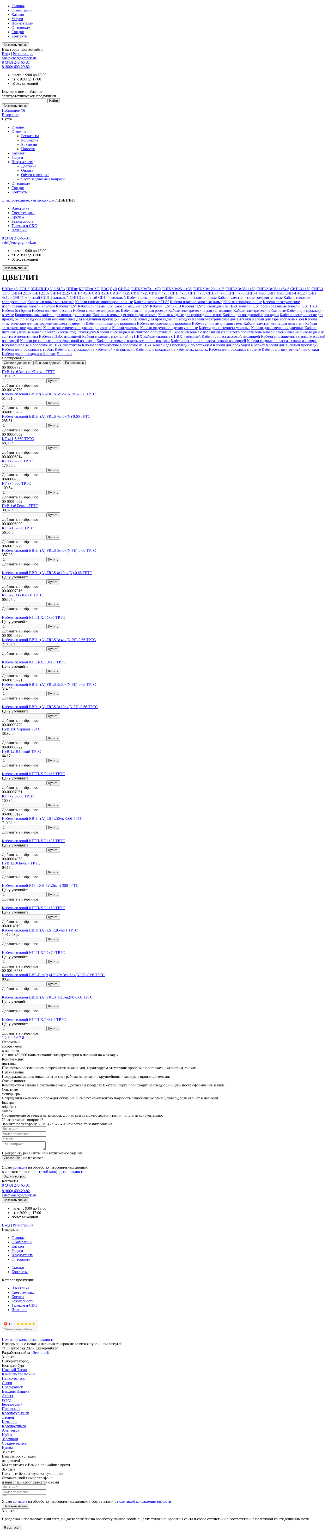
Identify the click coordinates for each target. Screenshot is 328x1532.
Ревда (6, 1400)
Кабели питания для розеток (144, 310)
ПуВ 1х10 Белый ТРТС (21, 863)
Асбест (7, 1396)
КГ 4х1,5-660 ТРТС (18, 439)
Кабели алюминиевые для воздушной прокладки (79, 319)
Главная (18, 6)
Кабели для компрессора (52, 310)
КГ (81, 289)
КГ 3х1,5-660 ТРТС (18, 528)
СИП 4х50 (196, 293)
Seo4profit (41, 1352)
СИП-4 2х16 (21, 293)
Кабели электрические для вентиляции (200, 310)
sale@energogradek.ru (19, 242)
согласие (20, 1167)
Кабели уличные (125, 328)
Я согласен (12, 1527)
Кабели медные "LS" (132, 306)
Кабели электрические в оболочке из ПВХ (117, 345)
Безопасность (22, 221)
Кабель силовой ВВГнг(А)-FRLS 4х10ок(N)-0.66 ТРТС (47, 573)
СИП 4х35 (178, 293)
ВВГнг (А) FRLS (16, 289)
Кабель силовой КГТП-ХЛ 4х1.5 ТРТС (34, 1019)
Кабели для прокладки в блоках (239, 345)
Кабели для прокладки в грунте (235, 349)
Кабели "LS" (66, 306)
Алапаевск (10, 1430)
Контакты (20, 36)
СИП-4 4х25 (120, 293)
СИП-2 (124, 289)
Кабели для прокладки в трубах (28, 349)
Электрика (20, 208)
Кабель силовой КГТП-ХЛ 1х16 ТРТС (33, 774)
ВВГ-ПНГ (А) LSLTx (47, 289)
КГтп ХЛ (92, 289)
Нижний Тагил (14, 1370)
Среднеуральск (14, 1443)
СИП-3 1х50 (300, 289)
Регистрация (23, 54)
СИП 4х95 (275, 293)
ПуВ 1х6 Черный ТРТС (21, 729)
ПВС (105, 289)
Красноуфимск (14, 1426)
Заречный (10, 1439)
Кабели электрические (146, 297)
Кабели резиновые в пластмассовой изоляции (58, 341)
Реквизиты (30, 136)
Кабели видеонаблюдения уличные (169, 328)
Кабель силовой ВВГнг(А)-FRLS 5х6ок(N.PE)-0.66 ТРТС (49, 394)
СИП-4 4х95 (255, 293)
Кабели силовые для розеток (96, 310)
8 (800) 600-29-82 (16, 67)
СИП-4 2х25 (60, 293)
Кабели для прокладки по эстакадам (182, 345)
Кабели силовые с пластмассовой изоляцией (133, 341)
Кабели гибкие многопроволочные (104, 302)
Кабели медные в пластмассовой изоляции (282, 341)
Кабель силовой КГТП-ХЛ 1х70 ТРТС (33, 952)
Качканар (9, 1422)
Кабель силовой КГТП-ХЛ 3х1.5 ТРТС (34, 662)
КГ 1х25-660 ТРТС (17, 461)
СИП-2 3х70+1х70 (146, 289)
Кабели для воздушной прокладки (251, 315)
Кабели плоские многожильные (196, 302)
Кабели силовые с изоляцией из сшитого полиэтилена (217, 332)
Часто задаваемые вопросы (43, 179)
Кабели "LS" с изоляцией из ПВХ (210, 306)
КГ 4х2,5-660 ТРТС (18, 796)
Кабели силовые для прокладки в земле (124, 315)
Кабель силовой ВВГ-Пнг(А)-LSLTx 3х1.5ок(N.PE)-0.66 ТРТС (53, 975)
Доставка (28, 166)
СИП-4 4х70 (216, 293)
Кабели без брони (16, 310)
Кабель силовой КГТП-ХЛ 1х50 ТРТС (33, 908)
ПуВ (113, 289)
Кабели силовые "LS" (96, 306)
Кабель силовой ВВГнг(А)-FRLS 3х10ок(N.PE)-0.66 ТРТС (50, 707)
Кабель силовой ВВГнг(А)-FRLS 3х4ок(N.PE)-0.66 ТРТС (49, 640)
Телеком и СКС (24, 226)
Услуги (17, 19)
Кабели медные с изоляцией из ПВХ (112, 336)
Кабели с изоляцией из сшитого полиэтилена (134, 332)
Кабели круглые (42, 306)
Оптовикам (21, 27)
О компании (22, 10)
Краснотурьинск (15, 1413)
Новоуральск (12, 1387)
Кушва (7, 1448)
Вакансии (29, 144)
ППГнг (72, 289)
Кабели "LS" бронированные (263, 306)
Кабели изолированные (242, 302)
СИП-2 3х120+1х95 (209, 289)
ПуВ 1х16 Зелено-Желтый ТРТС (28, 372)
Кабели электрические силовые (191, 297)
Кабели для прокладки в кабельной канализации (95, 349)
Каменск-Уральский (18, 1374)
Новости (28, 149)
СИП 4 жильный (112, 297)
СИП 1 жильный (26, 297)
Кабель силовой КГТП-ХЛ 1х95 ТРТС (33, 617)
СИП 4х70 (235, 293)
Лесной (8, 1417)
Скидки (18, 32)
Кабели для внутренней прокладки (290, 349)
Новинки (19, 230)
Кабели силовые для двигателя (217, 323)
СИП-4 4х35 (159, 293)
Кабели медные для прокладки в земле (190, 315)
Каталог (18, 14)
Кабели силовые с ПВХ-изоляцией (172, 336)
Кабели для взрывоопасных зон (278, 319)
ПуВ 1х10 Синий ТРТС (21, 751)
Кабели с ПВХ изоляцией (60, 336)
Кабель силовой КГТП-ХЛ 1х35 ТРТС (33, 841)
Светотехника (23, 213)
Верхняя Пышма (15, 1391)
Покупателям (22, 23)
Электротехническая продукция (28, 200)
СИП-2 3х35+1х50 (240, 289)
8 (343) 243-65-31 (16, 62)
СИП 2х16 (40, 293)
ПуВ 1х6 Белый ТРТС (20, 506)
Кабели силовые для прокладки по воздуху (156, 319)
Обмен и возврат (35, 175)
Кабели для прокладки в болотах (29, 354)
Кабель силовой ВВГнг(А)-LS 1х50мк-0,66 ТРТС (42, 818)
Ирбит (7, 1435)
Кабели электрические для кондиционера (77, 328)
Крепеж (18, 217)
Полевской (11, 1409)
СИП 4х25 (139, 293)
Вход (6, 54)
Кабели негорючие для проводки (164, 323)
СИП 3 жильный (83, 297)
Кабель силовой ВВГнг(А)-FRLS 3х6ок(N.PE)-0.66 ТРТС (49, 684)
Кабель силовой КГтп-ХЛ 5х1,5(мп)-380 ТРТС (40, 885)
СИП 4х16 (100, 293)
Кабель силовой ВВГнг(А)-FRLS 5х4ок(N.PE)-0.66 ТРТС (49, 550)
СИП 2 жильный (55, 297)
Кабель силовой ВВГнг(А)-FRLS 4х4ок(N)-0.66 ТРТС (46, 416)
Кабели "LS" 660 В (165, 306)
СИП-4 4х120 (296, 293)
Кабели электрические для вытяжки (221, 319)
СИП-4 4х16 (81, 293)
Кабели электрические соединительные (250, 297)
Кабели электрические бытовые (259, 310)
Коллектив (30, 140)
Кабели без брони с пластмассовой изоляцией (208, 341)
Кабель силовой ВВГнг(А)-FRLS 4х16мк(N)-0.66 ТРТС (47, 997)
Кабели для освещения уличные (277, 328)
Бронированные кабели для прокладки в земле (53, 315)
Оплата (27, 170)
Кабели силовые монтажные (50, 302)
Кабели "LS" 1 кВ (302, 306)
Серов (7, 1383)
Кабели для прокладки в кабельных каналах (172, 349)
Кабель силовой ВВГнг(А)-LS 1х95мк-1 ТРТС (40, 930)
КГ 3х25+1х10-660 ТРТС (22, 595)
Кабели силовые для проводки (111, 323)
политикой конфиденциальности (57, 1172)
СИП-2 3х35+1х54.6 (272, 289)
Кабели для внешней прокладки (292, 345)
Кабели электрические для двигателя (273, 323)
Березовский (12, 1404)
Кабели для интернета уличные (224, 328)
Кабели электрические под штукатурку (64, 332)
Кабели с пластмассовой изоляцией (231, 336)
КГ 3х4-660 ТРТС (16, 483)
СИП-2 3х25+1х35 (177, 289)
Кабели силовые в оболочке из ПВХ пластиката (41, 345)
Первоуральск (13, 1378)
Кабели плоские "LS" (151, 302)
